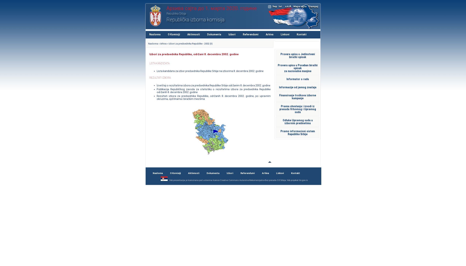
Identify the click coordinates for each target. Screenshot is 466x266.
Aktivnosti (193, 34)
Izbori (232, 34)
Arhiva (269, 34)
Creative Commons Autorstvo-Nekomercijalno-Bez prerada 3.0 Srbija (253, 180)
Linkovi (285, 34)
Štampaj (313, 6)
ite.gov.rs (303, 180)
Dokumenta (214, 34)
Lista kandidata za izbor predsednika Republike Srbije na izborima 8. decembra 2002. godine (210, 71)
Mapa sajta (300, 6)
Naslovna (155, 34)
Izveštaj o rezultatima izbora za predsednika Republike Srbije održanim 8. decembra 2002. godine (213, 85)
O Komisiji (174, 34)
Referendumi (250, 34)
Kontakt (302, 34)
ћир (275, 6)
